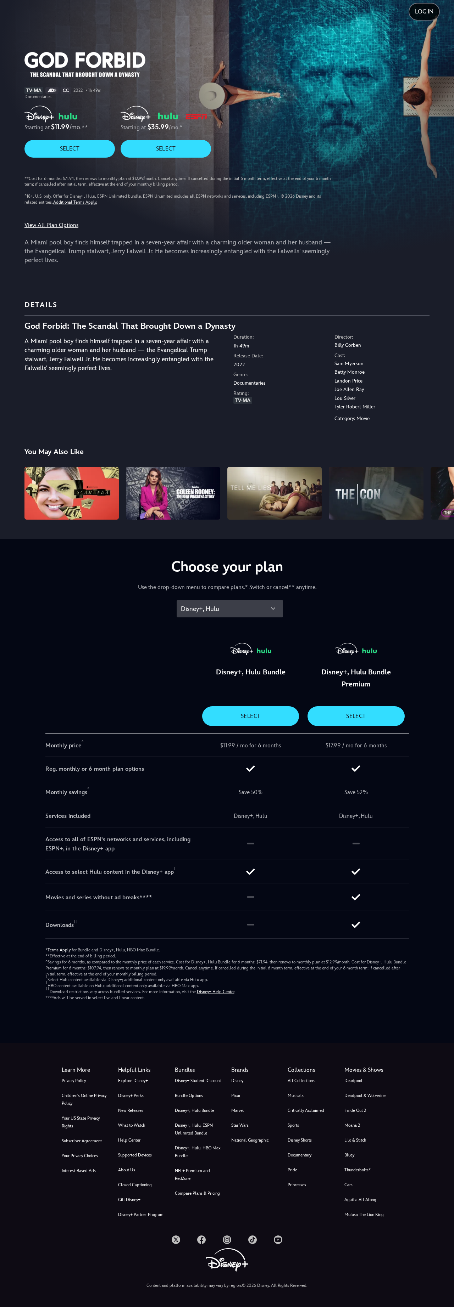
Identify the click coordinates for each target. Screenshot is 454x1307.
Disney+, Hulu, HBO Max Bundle (198, 1151)
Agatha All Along (360, 1199)
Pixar (235, 1095)
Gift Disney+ (129, 1199)
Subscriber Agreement (82, 1140)
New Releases (130, 1110)
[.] (176, 1239)
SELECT (69, 148)
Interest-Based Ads (79, 1170)
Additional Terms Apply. (75, 202)
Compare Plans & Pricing (197, 1193)
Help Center (129, 1140)
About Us (126, 1169)
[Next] (440, 492)
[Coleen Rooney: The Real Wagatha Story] (173, 493)
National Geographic (249, 1140)
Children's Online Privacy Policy (84, 1099)
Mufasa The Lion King (364, 1214)
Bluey (349, 1155)
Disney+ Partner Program (141, 1214)
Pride (292, 1169)
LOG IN (424, 11)
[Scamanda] (71, 493)
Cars (348, 1184)
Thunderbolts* (357, 1169)
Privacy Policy (74, 1080)
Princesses (297, 1184)
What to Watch (131, 1125)
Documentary (299, 1155)
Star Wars (240, 1125)
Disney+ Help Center (215, 991)
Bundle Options (189, 1095)
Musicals (296, 1095)
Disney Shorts (300, 1140)
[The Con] (376, 493)
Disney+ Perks (131, 1095)
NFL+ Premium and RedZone (192, 1174)
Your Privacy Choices (80, 1155)
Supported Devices (135, 1155)
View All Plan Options (51, 225)
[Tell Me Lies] (274, 493)
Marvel (237, 1110)
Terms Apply (59, 949)
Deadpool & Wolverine (365, 1095)
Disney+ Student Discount (198, 1080)
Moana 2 (352, 1125)
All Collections (301, 1080)
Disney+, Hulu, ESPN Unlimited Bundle (194, 1129)
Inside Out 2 (355, 1110)
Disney (237, 1080)
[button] (142, 1070)
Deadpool (353, 1080)
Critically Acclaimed (306, 1110)
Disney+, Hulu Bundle (194, 1110)
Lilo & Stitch (355, 1140)
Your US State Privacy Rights (81, 1122)
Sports (293, 1125)
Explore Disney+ (133, 1080)
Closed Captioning (135, 1184)
